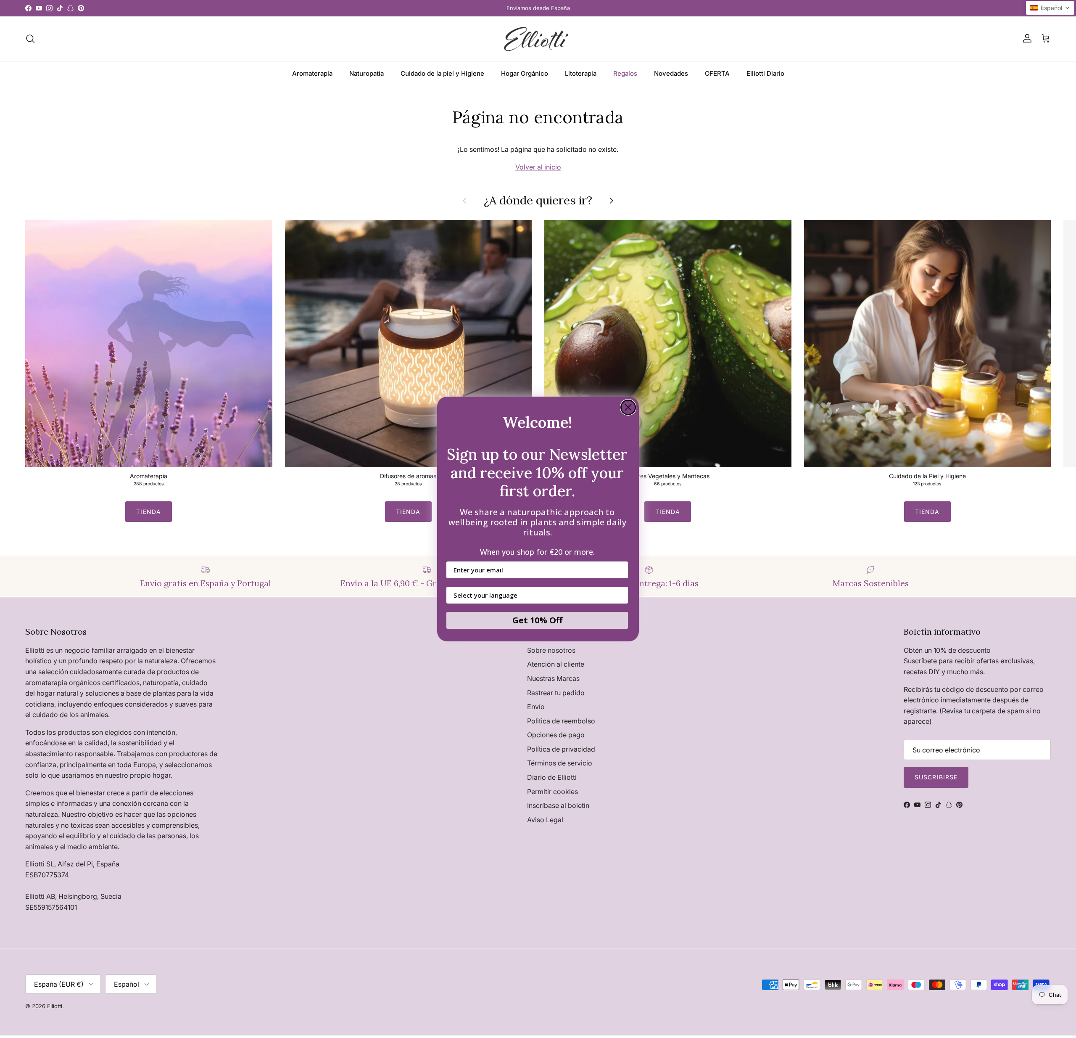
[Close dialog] (628, 407)
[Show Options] (620, 595)
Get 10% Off (537, 620)
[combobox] (535, 595)
